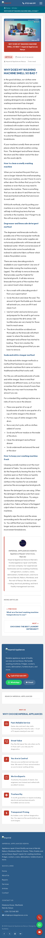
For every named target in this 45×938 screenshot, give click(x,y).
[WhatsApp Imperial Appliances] (39, 925)
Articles (5, 888)
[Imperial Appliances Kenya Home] (8, 3)
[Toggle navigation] (41, 3)
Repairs (5, 880)
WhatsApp (15, 682)
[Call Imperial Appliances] (39, 917)
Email (30, 682)
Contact (5, 893)
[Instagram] (15, 934)
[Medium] (20, 934)
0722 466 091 (30, 3)
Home (4, 871)
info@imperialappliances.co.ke (16, 915)
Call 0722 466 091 (18, 676)
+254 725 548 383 (11, 911)
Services (5, 884)
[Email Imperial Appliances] (39, 932)
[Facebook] (4, 934)
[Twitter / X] (10, 934)
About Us (5, 875)
